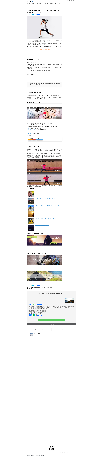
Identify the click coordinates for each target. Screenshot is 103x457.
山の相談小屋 (32, 3)
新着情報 (28, 3)
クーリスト (37, 80)
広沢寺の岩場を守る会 (50, 3)
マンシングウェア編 (31, 133)
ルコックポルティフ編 (31, 129)
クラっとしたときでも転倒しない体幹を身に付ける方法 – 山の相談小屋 (45, 218)
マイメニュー (55, 3)
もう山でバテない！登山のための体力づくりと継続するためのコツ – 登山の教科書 (47, 205)
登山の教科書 (36, 3)
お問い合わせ (61, 452)
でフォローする (40, 329)
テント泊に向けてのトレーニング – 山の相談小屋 (42, 225)
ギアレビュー (30, 288)
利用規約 (65, 452)
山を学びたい (41, 3)
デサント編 (29, 128)
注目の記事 (33, 288)
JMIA (74, 452)
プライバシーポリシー (70, 452)
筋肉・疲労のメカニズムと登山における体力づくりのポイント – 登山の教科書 (46, 198)
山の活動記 (45, 3)
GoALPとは (59, 3)
